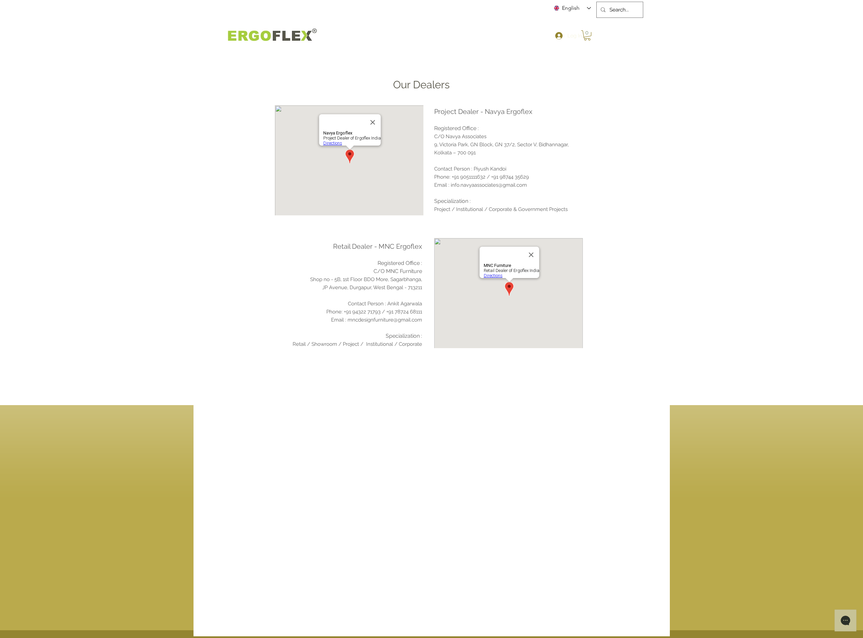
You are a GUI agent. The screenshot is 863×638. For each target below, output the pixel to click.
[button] (587, 35)
